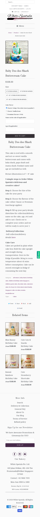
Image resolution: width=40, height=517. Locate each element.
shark (22, 287)
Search (20, 403)
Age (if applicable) (11, 126)
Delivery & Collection (20, 406)
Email (20, 308)
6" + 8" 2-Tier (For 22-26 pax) (16, 95)
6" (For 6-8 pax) (12, 91)
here (14, 237)
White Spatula (19, 500)
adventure (16, 277)
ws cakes (17, 290)
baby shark (23, 277)
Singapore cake (10, 290)
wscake (23, 290)
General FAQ (20, 409)
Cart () (16, 11)
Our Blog (20, 415)
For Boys (11, 287)
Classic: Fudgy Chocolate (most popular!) (20, 108)
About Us (20, 412)
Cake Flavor (9, 105)
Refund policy (20, 422)
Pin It (24, 303)
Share (18, 303)
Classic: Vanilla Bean (13, 111)
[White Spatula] (20, 17)
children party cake (11, 284)
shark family (28, 287)
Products (16, 32)
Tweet (11, 303)
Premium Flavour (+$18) (15, 114)
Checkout (24, 11)
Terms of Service (20, 419)
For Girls (17, 287)
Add (30, 303)
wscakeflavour (9, 293)
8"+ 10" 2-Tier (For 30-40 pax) (16, 99)
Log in (28, 9)
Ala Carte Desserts (17, 9)
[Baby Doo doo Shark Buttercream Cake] (16, 52)
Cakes (26, 6)
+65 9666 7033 (24, 478)
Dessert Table (17, 6)
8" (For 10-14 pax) (26, 91)
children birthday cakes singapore (19, 280)
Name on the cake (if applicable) (15, 117)
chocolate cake (22, 284)
